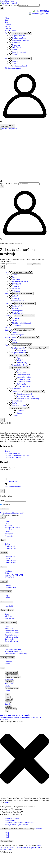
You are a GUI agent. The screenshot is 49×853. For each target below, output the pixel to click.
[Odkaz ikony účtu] (24, 120)
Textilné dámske (18, 301)
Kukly (19, 358)
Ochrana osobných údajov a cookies (28, 847)
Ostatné (15, 54)
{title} (7, 833)
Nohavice (8, 22)
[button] (24, 759)
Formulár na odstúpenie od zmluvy (17, 455)
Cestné (14, 275)
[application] (9, 33)
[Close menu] (2, 267)
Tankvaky (20, 411)
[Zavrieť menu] (1, 515)
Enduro (14, 277)
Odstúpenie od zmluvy (13, 68)
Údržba (14, 50)
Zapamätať (6, 505)
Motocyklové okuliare (20, 282)
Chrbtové (15, 332)
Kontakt (15, 61)
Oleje (14, 340)
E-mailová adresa (6, 496)
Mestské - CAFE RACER (14, 575)
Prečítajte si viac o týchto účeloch (16, 825)
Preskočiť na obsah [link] (7, 1)
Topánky (8, 24)
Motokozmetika (10, 30)
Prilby (7, 18)
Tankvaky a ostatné (19, 52)
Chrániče (8, 28)
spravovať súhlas (6, 850)
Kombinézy (16, 43)
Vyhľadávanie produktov (9, 5)
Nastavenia (23, 829)
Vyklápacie (16, 291)
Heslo (2, 500)
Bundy (7, 20)
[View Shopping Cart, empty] (24, 122)
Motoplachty (21, 350)
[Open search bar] (1, 181)
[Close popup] (2, 491)
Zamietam (13, 829)
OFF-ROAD (16, 284)
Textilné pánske (17, 298)
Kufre (19, 370)
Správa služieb (10, 820)
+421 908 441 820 (42, 11)
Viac (6, 33)
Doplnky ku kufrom (24, 379)
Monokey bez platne (24, 375)
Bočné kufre (21, 372)
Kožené (15, 296)
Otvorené (15, 286)
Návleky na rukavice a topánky (28, 399)
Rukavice (8, 26)
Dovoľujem (4, 829)
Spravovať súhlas (7, 841)
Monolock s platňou (24, 377)
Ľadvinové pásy (18, 335)
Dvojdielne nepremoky (25, 394)
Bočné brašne (17, 47)
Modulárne (16, 279)
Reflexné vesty (22, 363)
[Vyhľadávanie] (2, 8)
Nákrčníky (20, 360)
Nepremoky (16, 45)
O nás (14, 64)
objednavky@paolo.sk (40, 14)
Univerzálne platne (23, 386)
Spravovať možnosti (12, 818)
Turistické (15, 318)
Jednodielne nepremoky (25, 396)
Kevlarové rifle (17, 306)
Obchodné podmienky (20, 66)
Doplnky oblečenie (19, 38)
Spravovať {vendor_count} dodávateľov (19, 823)
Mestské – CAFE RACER (21, 323)
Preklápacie (16, 289)
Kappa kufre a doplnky (20, 40)
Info (6, 59)
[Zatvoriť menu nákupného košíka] (2, 420)
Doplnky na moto (18, 36)
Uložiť (31, 829)
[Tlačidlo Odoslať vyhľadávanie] (29, 264)
